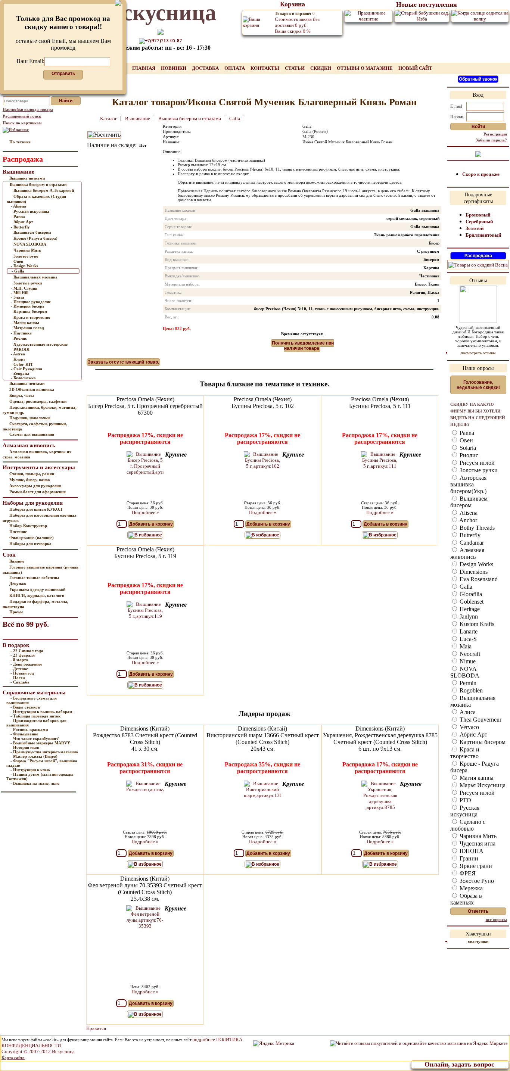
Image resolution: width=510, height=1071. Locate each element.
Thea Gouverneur (479, 719)
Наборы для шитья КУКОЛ (35, 509)
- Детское (19, 668)
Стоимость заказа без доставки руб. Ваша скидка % (297, 22)
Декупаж (17, 583)
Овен (465, 440)
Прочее (16, 612)
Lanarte (468, 631)
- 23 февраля (22, 655)
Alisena (468, 513)
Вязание (16, 561)
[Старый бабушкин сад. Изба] (422, 15)
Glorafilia (470, 594)
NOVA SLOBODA (29, 244)
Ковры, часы (21, 395)
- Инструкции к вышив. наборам (41, 711)
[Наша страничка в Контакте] (478, 153)
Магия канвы (476, 778)
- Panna (18, 216)
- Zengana (20, 373)
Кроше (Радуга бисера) (35, 238)
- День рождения (26, 664)
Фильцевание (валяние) (31, 537)
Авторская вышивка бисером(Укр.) (468, 484)
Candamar (471, 542)
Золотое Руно (476, 881)
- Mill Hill (19, 292)
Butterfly (469, 535)
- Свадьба (19, 682)
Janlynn (468, 616)
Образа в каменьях (466, 899)
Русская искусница (31, 211)
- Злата (17, 297)
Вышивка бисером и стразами (38, 184)
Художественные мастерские (40, 344)
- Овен (17, 261)
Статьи (295, 68)
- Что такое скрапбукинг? (34, 738)
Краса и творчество (31, 317)
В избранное (148, 535)
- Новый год (22, 673)
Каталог (109, 118)
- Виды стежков (25, 707)
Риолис (20, 338)
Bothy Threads (476, 527)
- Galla (18, 271)
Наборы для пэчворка (30, 543)
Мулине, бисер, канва (29, 479)
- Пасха (17, 677)
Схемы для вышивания (31, 434)
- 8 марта (19, 659)
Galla (235, 118)
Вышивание (138, 118)
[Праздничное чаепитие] (368, 15)
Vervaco (468, 727)
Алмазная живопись (467, 553)
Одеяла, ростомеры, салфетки (37, 401)
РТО (464, 800)
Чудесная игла (476, 843)
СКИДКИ (321, 68)
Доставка (206, 68)
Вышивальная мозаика (35, 277)
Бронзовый (478, 215)
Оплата (235, 68)
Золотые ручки (27, 283)
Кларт (19, 359)
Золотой (474, 228)
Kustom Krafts (476, 624)
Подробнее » (145, 512)
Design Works (475, 564)
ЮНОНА (470, 851)
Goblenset (470, 601)
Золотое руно (25, 256)
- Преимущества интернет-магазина (44, 752)
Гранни (468, 858)
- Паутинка (21, 333)
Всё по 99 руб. (26, 624)
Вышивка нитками (27, 178)
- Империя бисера (27, 306)
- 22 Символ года (26, 650)
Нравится (96, 1028)
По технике (20, 142)
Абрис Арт (23, 222)
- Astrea (18, 354)
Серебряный (479, 221)
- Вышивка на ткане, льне (34, 783)
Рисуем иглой (476, 463)
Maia (465, 646)
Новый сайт (415, 68)
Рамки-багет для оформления (37, 491)
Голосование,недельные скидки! (478, 385)
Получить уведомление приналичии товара (303, 345)
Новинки (174, 68)
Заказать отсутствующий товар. (123, 362)
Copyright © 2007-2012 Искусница (38, 1051)
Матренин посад (28, 328)
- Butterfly (20, 227)
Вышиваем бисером (32, 232)
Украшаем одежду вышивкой (37, 589)
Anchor (467, 520)
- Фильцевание (24, 734)
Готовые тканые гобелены (34, 577)
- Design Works (24, 266)
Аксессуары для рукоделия (35, 485)
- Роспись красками (29, 729)
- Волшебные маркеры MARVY (40, 743)
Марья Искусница (482, 785)
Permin (467, 683)
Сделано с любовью (467, 825)
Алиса (467, 712)
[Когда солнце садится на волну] (480, 15)
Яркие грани (475, 866)
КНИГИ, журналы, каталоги (36, 595)
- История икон (24, 747)
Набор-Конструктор (28, 525)
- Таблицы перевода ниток (35, 716)
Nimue (467, 661)
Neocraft (469, 654)
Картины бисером (30, 311)
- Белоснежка (23, 378)
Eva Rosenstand (478, 579)
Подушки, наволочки (29, 417)
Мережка (470, 888)
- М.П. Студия (24, 288)
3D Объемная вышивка (31, 389)
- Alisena (18, 206)
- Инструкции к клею (30, 770)
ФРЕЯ (467, 873)
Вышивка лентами (26, 383)
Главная (144, 68)
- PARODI (20, 349)
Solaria (467, 448)
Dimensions (473, 572)
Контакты (265, 68)
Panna (466, 433)
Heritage (469, 609)
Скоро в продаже (481, 174)
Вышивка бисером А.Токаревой (43, 190)
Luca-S (467, 639)
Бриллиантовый (483, 235)
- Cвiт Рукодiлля (26, 369)
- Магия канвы (25, 322)
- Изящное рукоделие (31, 301)
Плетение (18, 531)
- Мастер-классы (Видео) (33, 756)
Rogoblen (470, 690)
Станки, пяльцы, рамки (31, 473)
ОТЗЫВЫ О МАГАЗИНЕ (365, 68)
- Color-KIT (22, 364)
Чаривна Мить (27, 250)
